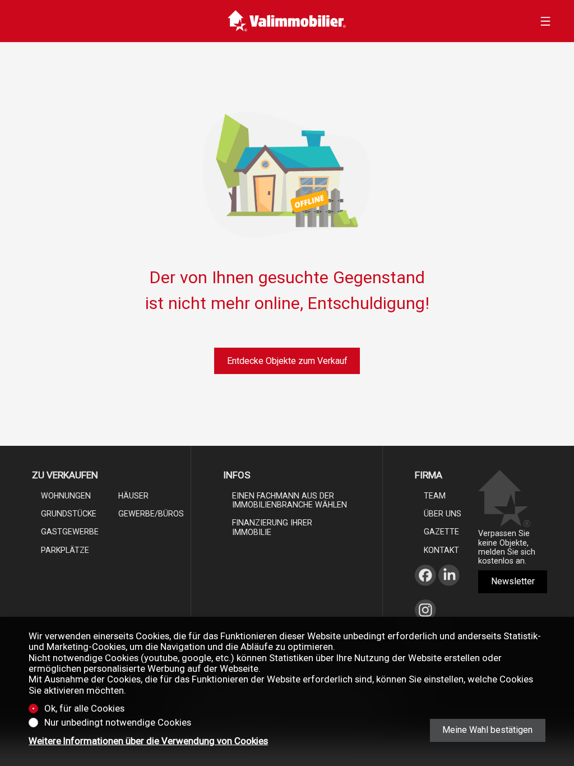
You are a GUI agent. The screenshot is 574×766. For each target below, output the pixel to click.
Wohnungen (66, 495)
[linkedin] (449, 588)
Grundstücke (68, 513)
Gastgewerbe (70, 531)
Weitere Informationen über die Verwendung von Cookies (148, 741)
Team (435, 495)
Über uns (442, 513)
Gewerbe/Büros (151, 513)
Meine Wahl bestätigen (487, 730)
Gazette (441, 531)
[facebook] (425, 588)
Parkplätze (65, 550)
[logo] (286, 21)
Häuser (133, 495)
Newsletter (513, 581)
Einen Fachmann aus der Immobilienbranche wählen (289, 500)
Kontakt (441, 550)
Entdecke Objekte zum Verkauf (287, 361)
